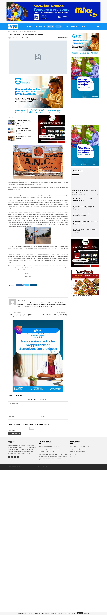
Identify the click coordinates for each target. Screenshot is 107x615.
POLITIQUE (50, 26)
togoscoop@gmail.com (30, 280)
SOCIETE (58, 26)
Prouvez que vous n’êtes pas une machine (18, 428)
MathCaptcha (13, 430)
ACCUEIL (29, 26)
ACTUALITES (75, 174)
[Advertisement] (38, 291)
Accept (80, 613)
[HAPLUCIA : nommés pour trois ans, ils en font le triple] (85, 181)
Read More (86, 613)
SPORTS (66, 26)
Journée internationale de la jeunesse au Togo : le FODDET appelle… (23, 122)
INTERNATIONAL (75, 26)
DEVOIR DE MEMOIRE (40, 26)
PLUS (83, 26)
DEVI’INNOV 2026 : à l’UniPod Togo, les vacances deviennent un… (23, 130)
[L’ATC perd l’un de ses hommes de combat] (11, 138)
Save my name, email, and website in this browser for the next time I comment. (29, 424)
